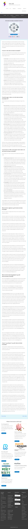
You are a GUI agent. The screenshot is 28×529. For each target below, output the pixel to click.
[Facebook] (9, 36)
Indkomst (12, 34)
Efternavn (16, 494)
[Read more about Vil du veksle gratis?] (5, 446)
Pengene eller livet (4, 478)
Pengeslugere (24, 513)
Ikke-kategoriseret (24, 504)
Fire (22, 500)
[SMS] (17, 36)
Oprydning (23, 510)
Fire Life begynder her (5, 424)
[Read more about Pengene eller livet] (6, 469)
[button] (1, 12)
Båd (22, 494)
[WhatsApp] (15, 36)
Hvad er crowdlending (18, 432)
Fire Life (11, 3)
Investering (15, 34)
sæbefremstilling (24, 514)
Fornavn (16, 498)
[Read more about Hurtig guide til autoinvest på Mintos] (17, 463)
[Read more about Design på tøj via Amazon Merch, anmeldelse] (20, 445)
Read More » (4, 433)
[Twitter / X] (18, 36)
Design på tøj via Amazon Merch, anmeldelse (19, 450)
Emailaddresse (17, 502)
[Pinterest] (10, 36)
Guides (23, 503)
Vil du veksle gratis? (4, 451)
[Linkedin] (12, 36)
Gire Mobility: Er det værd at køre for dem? (3, 507)
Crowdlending (24, 497)
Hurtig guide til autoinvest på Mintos (20, 465)
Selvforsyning (24, 516)
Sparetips (23, 517)
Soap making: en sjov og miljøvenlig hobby (3, 503)
